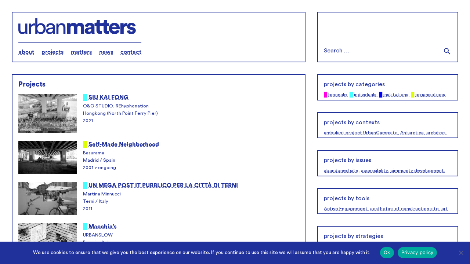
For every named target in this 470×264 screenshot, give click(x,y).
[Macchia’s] (47, 240)
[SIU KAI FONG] (47, 114)
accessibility (374, 170)
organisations (430, 94)
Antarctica (412, 133)
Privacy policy (417, 252)
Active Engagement (346, 208)
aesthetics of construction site (404, 208)
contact (130, 52)
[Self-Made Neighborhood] (47, 158)
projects (52, 52)
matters (81, 52)
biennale (337, 94)
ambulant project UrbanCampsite (361, 133)
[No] (460, 252)
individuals (365, 94)
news (106, 52)
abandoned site (341, 170)
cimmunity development (417, 170)
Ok (387, 252)
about (26, 52)
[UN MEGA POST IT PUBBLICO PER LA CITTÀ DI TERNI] (47, 199)
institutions (395, 94)
